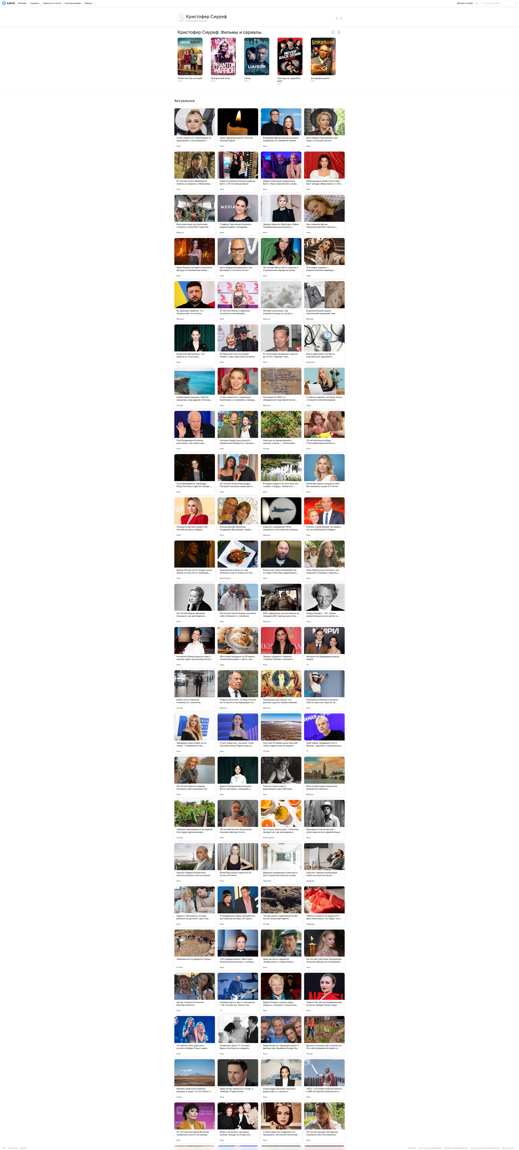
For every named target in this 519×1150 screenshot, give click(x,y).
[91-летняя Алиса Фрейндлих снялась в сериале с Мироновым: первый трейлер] (194, 172)
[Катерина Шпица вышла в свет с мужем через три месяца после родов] (194, 647)
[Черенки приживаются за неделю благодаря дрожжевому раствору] (194, 820)
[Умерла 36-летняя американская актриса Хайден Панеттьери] (324, 993)
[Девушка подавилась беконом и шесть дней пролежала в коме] (281, 863)
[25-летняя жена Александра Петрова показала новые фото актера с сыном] (238, 474)
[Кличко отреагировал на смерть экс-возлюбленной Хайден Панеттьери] (324, 517)
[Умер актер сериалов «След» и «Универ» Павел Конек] (238, 1079)
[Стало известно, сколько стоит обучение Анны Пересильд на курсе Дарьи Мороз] (238, 733)
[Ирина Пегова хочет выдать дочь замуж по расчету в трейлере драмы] (194, 561)
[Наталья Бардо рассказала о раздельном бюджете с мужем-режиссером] (238, 431)
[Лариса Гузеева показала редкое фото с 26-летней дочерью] (238, 172)
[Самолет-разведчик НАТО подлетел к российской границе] (281, 517)
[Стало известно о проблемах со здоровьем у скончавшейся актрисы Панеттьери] (194, 128)
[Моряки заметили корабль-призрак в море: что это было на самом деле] (194, 1079)
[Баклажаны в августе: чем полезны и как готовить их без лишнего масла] (238, 561)
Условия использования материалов (484, 1148)
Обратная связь (508, 1148)
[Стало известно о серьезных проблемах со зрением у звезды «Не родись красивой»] (238, 388)
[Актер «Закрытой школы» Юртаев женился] (194, 993)
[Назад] (333, 32)
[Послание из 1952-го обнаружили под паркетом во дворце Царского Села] (281, 388)
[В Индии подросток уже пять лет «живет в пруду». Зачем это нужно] (281, 474)
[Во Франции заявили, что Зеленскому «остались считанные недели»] (194, 301)
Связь (247, 78)
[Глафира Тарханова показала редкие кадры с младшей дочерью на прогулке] (238, 215)
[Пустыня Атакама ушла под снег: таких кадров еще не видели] (281, 733)
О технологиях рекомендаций (429, 1148)
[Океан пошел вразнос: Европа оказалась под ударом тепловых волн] (194, 388)
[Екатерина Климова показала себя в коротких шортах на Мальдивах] (324, 690)
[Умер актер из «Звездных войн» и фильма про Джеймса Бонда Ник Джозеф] (281, 1036)
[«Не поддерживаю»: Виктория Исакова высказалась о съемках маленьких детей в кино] (238, 950)
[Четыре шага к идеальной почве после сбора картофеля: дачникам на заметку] (281, 906)
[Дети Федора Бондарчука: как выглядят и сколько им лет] (238, 258)
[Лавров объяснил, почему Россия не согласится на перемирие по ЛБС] (238, 690)
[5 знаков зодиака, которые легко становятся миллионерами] (324, 388)
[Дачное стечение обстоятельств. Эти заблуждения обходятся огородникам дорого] (324, 1036)
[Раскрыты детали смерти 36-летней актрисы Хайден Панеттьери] (194, 517)
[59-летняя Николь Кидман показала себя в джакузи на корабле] (194, 777)
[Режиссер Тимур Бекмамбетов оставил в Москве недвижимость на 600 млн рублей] (281, 561)
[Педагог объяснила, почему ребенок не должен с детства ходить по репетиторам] (194, 906)
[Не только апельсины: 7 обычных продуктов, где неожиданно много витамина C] (281, 820)
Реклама (23, 1148)
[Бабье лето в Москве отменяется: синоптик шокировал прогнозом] (194, 690)
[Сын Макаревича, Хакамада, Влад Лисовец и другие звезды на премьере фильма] (194, 474)
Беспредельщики (320, 78)
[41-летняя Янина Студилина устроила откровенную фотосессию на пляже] (238, 301)
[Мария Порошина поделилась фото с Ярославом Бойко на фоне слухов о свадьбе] (281, 172)
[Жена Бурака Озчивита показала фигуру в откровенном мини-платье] (194, 258)
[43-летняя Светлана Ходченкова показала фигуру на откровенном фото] (324, 950)
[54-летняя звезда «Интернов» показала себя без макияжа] (324, 1122)
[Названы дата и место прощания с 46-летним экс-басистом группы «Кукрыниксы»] (238, 993)
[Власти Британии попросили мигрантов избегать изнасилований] (324, 777)
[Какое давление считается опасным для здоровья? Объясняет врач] (324, 344)
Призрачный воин (220, 78)
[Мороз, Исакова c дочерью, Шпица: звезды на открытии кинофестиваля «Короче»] (238, 1122)
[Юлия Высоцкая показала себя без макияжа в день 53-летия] (324, 474)
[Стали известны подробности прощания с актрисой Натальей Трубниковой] (281, 1122)
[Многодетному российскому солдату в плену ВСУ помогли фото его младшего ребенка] (194, 215)
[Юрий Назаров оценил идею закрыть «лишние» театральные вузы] (281, 993)
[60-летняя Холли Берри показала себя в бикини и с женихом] (238, 604)
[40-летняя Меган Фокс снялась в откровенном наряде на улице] (281, 258)
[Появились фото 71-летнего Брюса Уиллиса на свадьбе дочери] (238, 1036)
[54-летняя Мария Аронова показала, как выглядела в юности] (194, 604)
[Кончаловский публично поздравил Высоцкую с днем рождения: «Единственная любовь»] (238, 517)
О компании (12, 1148)
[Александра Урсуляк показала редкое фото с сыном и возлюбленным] (281, 1079)
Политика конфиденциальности (455, 1148)
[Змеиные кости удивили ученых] (194, 950)
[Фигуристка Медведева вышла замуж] (324, 647)
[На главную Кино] (10, 3)
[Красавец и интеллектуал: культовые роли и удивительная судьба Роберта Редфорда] (324, 820)
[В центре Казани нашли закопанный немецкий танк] (324, 301)
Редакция (412, 1148)
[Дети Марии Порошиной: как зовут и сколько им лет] (324, 128)
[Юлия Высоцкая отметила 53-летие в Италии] (238, 863)
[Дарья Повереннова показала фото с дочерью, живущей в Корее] (238, 777)
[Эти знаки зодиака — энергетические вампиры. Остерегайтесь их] (324, 258)
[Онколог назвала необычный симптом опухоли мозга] (324, 863)
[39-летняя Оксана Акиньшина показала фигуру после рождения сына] (238, 820)
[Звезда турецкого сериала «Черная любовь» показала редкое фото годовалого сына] (281, 647)
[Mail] (4, 3)
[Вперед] (339, 32)
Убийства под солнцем (190, 78)
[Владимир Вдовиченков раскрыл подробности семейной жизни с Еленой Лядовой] (281, 128)
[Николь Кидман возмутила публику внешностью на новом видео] (194, 863)
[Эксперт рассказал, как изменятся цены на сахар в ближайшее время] (281, 301)
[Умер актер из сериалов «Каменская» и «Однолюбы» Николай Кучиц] (281, 950)
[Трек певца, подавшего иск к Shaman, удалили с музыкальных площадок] (324, 733)
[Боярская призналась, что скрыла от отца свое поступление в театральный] (194, 344)
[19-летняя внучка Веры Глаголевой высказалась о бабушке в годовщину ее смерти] (324, 431)
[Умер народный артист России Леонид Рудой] (238, 128)
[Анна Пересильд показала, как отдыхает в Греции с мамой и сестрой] (324, 561)
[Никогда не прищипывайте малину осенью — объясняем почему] (281, 431)
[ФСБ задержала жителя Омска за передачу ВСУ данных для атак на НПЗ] (281, 604)
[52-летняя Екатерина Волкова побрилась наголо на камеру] (194, 1122)
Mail (4, 1148)
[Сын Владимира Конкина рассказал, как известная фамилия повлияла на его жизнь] (194, 431)
